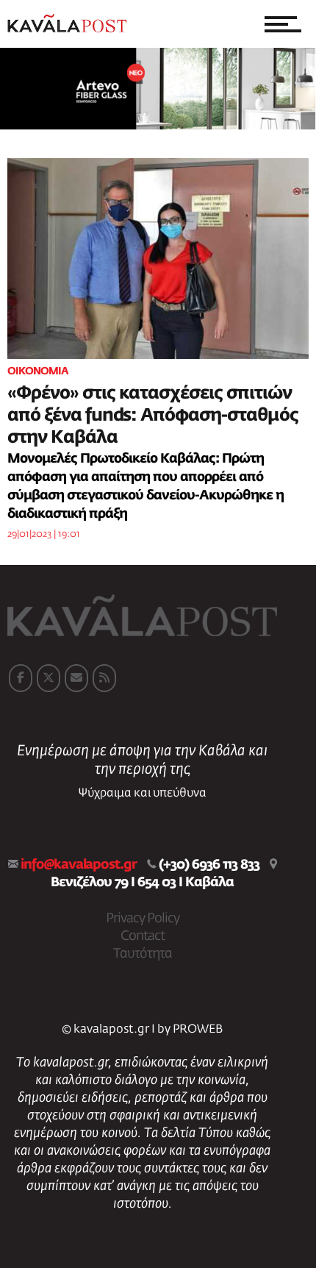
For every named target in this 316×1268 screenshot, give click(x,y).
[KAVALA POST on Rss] (104, 678)
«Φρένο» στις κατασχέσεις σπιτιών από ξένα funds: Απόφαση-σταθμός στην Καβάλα (152, 415)
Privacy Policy (142, 918)
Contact (143, 936)
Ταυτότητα (142, 954)
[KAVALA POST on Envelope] (76, 678)
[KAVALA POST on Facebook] (20, 678)
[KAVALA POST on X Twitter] (48, 678)
